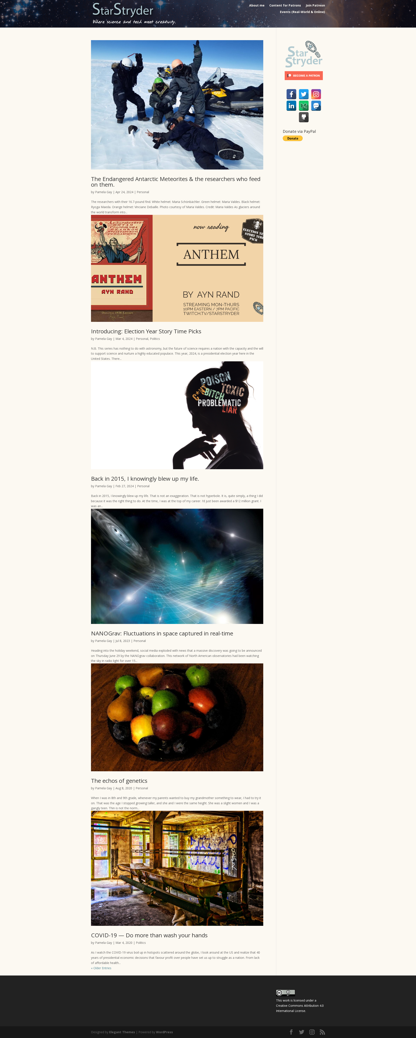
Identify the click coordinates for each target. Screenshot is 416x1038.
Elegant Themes (122, 1032)
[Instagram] (316, 94)
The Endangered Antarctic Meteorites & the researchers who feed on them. (175, 181)
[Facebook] (291, 94)
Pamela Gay (103, 192)
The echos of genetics (119, 781)
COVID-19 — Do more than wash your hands (149, 935)
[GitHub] (304, 117)
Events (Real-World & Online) (302, 12)
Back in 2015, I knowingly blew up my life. (145, 478)
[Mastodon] (316, 105)
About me (257, 5)
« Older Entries (101, 968)
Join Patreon (315, 5)
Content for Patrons (285, 5)
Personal (143, 192)
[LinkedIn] (291, 105)
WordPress (164, 1032)
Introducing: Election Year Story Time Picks (146, 331)
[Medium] (304, 105)
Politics (155, 339)
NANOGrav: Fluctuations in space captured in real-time (162, 633)
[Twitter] (304, 94)
